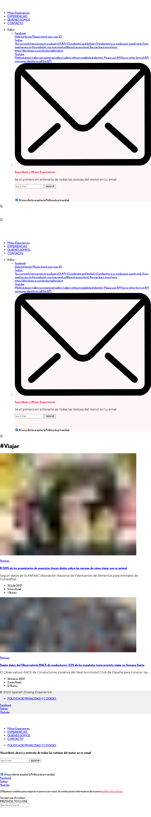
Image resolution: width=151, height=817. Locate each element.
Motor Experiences (18, 728)
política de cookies (112, 791)
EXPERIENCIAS (17, 732)
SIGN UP (50, 186)
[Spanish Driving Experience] (5, 6)
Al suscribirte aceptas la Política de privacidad (44, 200)
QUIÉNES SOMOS (18, 735)
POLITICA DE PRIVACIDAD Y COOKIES (31, 698)
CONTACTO (15, 739)
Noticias (4, 561)
